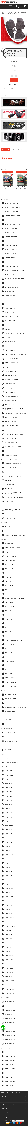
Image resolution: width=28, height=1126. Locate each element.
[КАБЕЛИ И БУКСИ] (8, 486)
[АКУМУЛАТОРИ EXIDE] (9, 255)
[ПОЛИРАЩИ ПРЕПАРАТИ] (10, 519)
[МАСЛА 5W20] (6, 591)
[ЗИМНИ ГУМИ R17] (8, 1070)
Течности (4, 746)
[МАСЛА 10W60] (7, 574)
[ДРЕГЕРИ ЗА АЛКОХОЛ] (9, 406)
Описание (5, 149)
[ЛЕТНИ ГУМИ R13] (8, 1003)
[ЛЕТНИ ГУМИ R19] (8, 1028)
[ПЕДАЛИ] (5, 368)
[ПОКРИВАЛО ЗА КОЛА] (9, 456)
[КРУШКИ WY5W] (7, 990)
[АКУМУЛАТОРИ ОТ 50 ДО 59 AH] (11, 208)
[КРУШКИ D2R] (6, 784)
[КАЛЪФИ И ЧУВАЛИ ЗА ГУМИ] (11, 397)
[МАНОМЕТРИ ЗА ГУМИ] (9, 402)
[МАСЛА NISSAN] (7, 658)
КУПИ (14, 80)
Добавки (4, 690)
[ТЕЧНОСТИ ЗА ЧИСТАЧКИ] (10, 725)
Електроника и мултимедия (11, 476)
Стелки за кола (9, 12)
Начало (2, 12)
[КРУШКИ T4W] (7, 957)
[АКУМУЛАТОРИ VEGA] (9, 229)
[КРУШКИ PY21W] (7, 931)
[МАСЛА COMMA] (7, 679)
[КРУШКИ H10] (6, 847)
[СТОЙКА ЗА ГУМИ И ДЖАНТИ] (11, 448)
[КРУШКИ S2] (6, 952)
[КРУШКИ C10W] (7, 776)
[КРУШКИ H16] (6, 868)
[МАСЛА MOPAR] (7, 645)
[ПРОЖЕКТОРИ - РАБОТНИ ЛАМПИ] (12, 435)
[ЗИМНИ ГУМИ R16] (8, 1066)
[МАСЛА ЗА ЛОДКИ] (8, 561)
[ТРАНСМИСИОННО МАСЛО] (10, 549)
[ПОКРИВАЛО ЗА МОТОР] (9, 452)
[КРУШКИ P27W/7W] (8, 927)
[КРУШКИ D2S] (6, 789)
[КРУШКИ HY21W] (7, 910)
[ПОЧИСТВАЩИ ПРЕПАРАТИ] (10, 511)
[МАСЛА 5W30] (6, 582)
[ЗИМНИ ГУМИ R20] (8, 1082)
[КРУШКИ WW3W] (7, 969)
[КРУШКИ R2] (6, 936)
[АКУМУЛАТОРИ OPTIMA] (9, 259)
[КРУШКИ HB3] (6, 881)
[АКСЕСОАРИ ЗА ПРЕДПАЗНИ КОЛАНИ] (13, 414)
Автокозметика (6, 506)
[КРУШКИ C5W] (7, 772)
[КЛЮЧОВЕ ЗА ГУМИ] (8, 385)
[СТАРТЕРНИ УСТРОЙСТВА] (10, 288)
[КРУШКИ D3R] (6, 793)
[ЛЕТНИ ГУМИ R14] (8, 1007)
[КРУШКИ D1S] (6, 780)
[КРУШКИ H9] (6, 843)
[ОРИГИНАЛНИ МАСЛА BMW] (10, 595)
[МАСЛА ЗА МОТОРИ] (8, 557)
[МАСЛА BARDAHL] (8, 603)
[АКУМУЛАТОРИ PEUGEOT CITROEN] (13, 271)
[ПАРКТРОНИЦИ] (7, 490)
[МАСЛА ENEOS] (7, 616)
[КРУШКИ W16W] (7, 978)
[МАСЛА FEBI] (6, 654)
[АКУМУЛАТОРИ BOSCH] (9, 246)
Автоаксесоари (7, 300)
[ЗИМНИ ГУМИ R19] (8, 1078)
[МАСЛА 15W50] (7, 586)
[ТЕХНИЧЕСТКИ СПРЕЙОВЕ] (10, 532)
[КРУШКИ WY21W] (7, 994)
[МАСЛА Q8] (6, 628)
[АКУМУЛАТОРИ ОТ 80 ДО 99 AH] (11, 221)
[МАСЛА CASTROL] (8, 607)
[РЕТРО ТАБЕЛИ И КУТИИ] (10, 427)
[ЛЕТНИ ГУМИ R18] (8, 1024)
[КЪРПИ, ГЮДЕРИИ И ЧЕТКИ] (10, 389)
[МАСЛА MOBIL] (7, 620)
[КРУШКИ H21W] (7, 873)
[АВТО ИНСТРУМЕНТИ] (9, 418)
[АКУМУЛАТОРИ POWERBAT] (10, 263)
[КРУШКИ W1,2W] (7, 961)
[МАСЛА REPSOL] (7, 633)
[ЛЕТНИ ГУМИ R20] (8, 1032)
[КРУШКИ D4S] (6, 805)
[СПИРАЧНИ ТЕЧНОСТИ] (9, 763)
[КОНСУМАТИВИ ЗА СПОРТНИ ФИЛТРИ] (13, 536)
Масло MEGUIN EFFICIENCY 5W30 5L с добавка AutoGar (7, 190)
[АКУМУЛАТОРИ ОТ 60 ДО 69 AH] (11, 213)
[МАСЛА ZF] (6, 666)
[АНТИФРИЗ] (6, 751)
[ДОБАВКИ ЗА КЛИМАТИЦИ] (10, 704)
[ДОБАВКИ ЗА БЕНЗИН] (9, 696)
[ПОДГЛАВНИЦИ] (7, 326)
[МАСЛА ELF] (6, 612)
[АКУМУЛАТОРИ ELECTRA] (10, 234)
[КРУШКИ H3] (6, 818)
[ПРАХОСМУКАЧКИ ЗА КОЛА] (10, 360)
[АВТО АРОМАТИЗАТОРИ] (9, 305)
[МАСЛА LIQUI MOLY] (8, 687)
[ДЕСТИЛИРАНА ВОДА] (9, 755)
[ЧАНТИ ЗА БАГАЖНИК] (9, 469)
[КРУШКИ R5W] (7, 940)
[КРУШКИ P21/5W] (7, 923)
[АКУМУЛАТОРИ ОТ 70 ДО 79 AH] (11, 217)
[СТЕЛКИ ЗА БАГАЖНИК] (9, 742)
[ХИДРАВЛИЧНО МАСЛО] (9, 553)
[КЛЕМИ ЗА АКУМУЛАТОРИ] (10, 297)
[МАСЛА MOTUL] (7, 624)
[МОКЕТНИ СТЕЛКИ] (8, 738)
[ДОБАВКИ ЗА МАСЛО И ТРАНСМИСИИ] (13, 708)
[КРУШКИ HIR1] (7, 898)
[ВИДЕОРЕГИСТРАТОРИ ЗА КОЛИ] (12, 498)
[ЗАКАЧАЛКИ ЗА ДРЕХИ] (9, 431)
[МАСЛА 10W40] (7, 570)
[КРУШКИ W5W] (7, 973)
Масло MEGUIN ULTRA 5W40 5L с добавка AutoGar (21, 190)
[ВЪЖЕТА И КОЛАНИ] (8, 372)
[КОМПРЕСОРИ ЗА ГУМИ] (10, 381)
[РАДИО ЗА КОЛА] (7, 502)
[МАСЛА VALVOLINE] (8, 683)
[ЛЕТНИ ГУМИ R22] (8, 1040)
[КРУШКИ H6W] (7, 826)
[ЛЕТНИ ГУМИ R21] (8, 1036)
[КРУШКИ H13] (6, 860)
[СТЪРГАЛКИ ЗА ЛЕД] (8, 343)
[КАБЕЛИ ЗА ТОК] (7, 292)
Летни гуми (5, 998)
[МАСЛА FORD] (7, 670)
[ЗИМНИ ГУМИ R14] (8, 1057)
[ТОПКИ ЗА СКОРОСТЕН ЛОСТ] (11, 318)
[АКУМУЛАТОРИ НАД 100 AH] (10, 225)
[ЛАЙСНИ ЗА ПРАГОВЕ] (9, 376)
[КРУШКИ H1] (6, 810)
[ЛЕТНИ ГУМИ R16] (8, 1015)
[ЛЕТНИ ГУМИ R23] (8, 1045)
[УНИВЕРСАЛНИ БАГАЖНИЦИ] (11, 473)
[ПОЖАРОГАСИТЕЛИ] (8, 309)
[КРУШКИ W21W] (7, 982)
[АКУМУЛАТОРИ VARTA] (9, 242)
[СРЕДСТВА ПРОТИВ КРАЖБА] (11, 347)
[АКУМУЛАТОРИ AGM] (9, 276)
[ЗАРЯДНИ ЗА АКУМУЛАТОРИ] (11, 284)
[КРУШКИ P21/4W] (7, 919)
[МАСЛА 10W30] (7, 565)
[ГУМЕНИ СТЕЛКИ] (8, 734)
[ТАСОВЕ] (5, 330)
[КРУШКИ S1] (6, 948)
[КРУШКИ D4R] (6, 801)
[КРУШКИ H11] (6, 852)
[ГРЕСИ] (5, 759)
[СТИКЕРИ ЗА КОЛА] (8, 339)
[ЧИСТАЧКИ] (6, 721)
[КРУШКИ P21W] (7, 915)
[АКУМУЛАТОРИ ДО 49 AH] (10, 204)
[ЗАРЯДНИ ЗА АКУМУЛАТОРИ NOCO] (13, 280)
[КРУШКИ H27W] (7, 877)
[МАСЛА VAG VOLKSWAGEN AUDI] (12, 641)
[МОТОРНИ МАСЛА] (8, 544)
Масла (3, 539)
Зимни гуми (5, 1048)
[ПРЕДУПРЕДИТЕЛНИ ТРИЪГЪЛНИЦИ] (13, 355)
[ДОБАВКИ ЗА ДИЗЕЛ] (8, 700)
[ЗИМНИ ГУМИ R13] (8, 1053)
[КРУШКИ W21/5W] (7, 986)
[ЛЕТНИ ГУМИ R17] (8, 1020)
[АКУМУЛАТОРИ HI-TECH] (9, 238)
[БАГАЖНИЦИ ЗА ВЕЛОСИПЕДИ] (11, 464)
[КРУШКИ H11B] (7, 856)
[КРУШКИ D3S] (6, 797)
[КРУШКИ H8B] (6, 839)
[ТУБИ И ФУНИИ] (7, 313)
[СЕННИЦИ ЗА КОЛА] (8, 439)
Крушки (4, 767)
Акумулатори (6, 199)
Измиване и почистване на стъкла (14, 716)
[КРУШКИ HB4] (6, 885)
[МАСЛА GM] (6, 649)
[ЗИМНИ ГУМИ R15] (8, 1061)
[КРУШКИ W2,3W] (7, 965)
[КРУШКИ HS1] (6, 906)
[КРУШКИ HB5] (6, 894)
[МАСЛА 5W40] (6, 578)
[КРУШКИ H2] (6, 814)
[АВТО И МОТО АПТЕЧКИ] (9, 364)
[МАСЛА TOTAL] (7, 637)
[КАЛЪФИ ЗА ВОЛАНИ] (9, 351)
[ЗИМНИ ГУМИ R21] (8, 1087)
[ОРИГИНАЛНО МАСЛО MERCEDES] (12, 599)
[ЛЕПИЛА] (5, 528)
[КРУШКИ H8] (6, 835)
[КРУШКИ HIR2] (7, 902)
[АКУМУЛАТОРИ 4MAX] (9, 250)
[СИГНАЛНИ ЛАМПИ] (8, 322)
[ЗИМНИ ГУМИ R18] (8, 1074)
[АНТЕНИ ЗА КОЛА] (8, 481)
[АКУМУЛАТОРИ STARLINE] (10, 267)
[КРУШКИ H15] (6, 864)
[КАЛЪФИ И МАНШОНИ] (9, 443)
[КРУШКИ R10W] (7, 944)
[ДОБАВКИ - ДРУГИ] (8, 712)
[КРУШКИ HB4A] (7, 889)
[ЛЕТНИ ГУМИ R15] (8, 1011)
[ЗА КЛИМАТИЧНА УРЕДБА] (10, 515)
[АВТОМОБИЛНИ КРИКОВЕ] (10, 423)
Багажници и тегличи (9, 459)
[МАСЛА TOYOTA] (7, 662)
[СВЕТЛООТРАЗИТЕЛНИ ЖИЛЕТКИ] (12, 334)
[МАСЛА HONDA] (7, 675)
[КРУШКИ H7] (6, 831)
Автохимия (5, 523)
